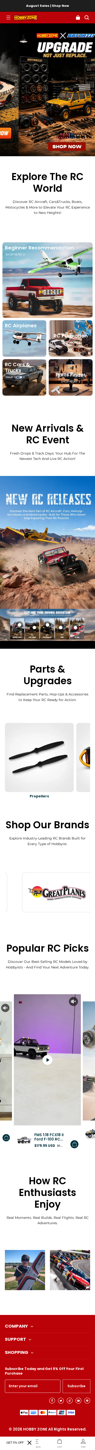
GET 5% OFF (15, 1442)
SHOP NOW (13, 254)
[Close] (29, 1443)
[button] (8, 17)
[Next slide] (55, 1302)
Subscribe (76, 1386)
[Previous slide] (39, 1302)
